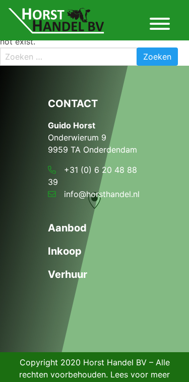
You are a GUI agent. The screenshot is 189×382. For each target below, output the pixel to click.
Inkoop (65, 251)
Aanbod (67, 228)
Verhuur (67, 274)
